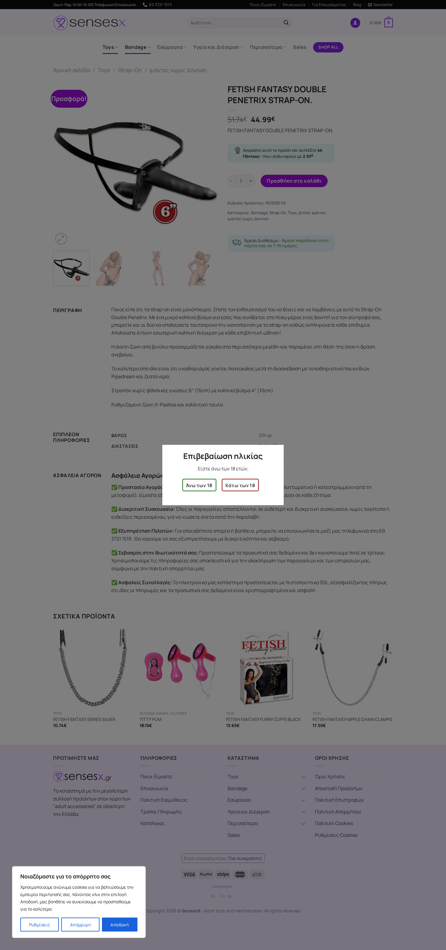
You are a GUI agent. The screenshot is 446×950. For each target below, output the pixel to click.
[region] (79, 902)
